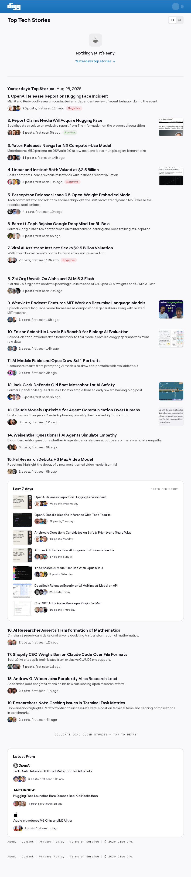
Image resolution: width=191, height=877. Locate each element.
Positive (70, 132)
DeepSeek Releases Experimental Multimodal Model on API (76, 585)
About (11, 841)
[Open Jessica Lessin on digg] (17, 132)
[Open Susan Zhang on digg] (37, 521)
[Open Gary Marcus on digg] (45, 539)
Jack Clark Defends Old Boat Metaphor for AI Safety (52, 771)
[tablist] (176, 20)
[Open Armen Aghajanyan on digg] (14, 211)
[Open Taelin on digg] (45, 574)
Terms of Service (84, 841)
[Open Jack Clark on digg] (14, 397)
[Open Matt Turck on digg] (14, 132)
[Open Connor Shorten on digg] (14, 319)
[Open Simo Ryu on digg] (10, 471)
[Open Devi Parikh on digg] (10, 157)
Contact (28, 841)
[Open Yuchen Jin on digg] (10, 291)
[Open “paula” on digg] (16, 803)
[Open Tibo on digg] (37, 610)
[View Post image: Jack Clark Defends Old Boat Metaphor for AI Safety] (171, 391)
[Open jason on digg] (45, 610)
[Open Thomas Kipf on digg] (14, 236)
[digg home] (13, 6)
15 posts (55, 539)
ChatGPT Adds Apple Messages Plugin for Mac (67, 603)
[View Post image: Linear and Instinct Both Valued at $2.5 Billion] (171, 176)
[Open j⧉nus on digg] (10, 373)
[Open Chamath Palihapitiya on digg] (17, 666)
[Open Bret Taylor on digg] (10, 260)
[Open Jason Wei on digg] (10, 236)
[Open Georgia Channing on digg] (23, 803)
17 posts (55, 556)
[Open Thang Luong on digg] (17, 236)
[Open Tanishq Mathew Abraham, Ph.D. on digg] (45, 592)
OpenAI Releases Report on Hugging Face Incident (70, 497)
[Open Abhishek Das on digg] (17, 157)
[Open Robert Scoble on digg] (10, 211)
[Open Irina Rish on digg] (10, 691)
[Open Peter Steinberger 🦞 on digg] (10, 182)
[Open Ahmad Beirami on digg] (10, 719)
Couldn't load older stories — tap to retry (95, 734)
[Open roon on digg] (17, 108)
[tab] (172, 20)
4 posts (28, 211)
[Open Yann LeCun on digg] (37, 556)
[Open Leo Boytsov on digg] (10, 132)
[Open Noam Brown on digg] (14, 108)
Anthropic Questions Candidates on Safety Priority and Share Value (83, 532)
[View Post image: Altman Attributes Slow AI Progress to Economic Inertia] (22, 555)
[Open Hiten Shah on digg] (17, 182)
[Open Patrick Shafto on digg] (14, 691)
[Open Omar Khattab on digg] (10, 319)
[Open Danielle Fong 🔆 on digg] (10, 422)
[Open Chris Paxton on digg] (17, 211)
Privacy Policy (52, 841)
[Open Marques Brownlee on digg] (16, 828)
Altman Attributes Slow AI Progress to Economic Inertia (74, 550)
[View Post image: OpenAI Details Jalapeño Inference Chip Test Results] (22, 520)
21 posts (55, 592)
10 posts (55, 609)
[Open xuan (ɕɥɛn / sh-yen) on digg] (10, 447)
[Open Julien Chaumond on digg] (14, 666)
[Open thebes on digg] (14, 373)
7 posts (28, 666)
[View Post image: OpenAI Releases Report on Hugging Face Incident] (22, 502)
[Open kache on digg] (37, 592)
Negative (74, 108)
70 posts (29, 108)
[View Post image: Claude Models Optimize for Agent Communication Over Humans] (171, 416)
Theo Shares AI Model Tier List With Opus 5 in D (68, 568)
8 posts (28, 236)
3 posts (28, 182)
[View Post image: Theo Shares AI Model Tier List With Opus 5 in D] (22, 573)
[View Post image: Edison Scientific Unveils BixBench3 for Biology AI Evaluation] (171, 338)
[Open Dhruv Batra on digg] (14, 157)
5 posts (28, 397)
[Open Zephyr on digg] (17, 291)
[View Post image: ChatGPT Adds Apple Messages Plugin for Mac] (22, 608)
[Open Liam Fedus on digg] (41, 521)
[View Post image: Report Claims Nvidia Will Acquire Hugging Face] (171, 127)
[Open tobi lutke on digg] (10, 666)
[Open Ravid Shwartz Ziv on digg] (10, 348)
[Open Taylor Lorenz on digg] (14, 422)
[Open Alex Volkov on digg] (20, 828)
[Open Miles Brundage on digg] (10, 108)
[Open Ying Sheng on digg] (14, 291)
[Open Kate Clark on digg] (14, 260)
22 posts (55, 521)
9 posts (28, 132)
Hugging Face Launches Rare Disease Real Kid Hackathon (55, 796)
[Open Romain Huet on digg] (41, 610)
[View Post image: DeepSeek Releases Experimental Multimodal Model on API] (22, 591)
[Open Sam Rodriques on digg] (14, 348)
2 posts (24, 260)
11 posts (29, 157)
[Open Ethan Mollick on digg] (45, 556)
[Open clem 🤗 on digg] (20, 803)
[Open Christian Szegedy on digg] (10, 642)
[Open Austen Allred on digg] (14, 182)
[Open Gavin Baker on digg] (45, 521)
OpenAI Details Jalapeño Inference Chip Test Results (72, 515)
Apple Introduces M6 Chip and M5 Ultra (42, 820)
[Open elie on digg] (17, 397)
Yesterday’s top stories (93, 61)
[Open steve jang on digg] (14, 471)
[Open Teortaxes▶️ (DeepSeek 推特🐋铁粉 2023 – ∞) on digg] (37, 574)
